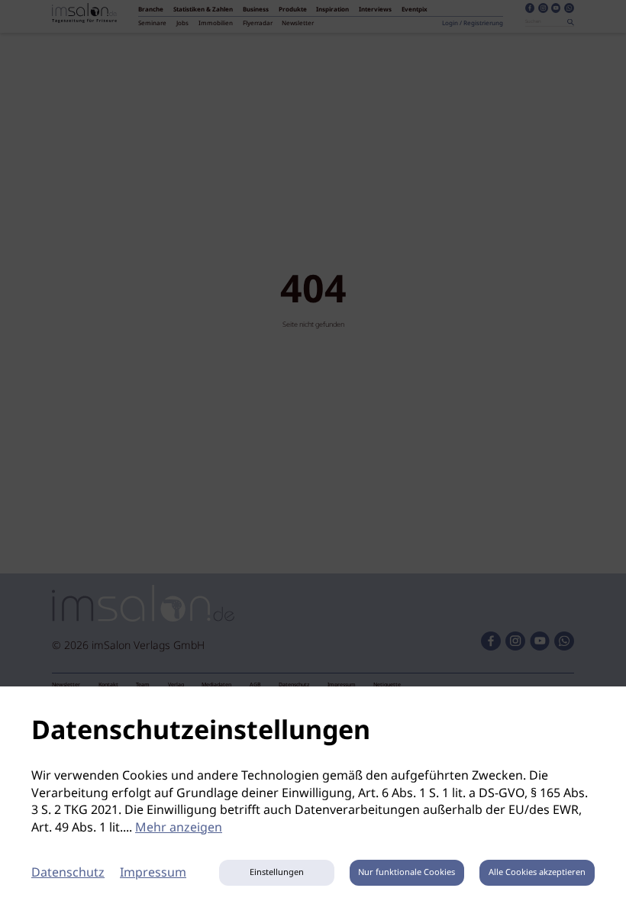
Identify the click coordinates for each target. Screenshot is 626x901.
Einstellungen (277, 873)
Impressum (153, 873)
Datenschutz (68, 873)
